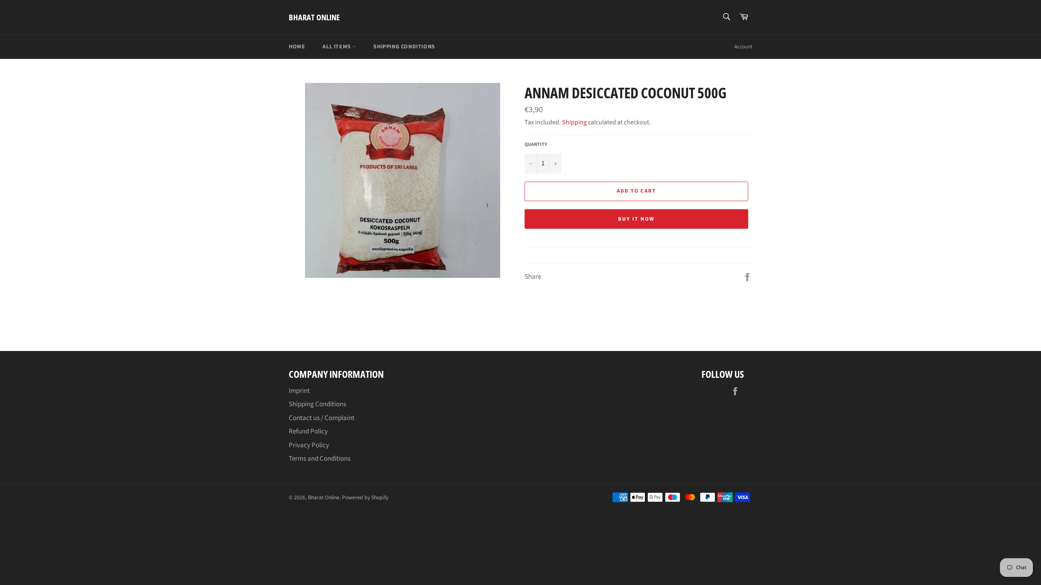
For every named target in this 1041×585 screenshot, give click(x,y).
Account (743, 46)
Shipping (574, 122)
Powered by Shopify (365, 497)
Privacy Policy (309, 445)
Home (297, 47)
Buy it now (636, 219)
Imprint (299, 391)
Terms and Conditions (320, 459)
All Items (337, 47)
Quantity (536, 144)
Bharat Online (314, 17)
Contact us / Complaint (322, 418)
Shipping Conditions (404, 47)
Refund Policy (308, 431)
